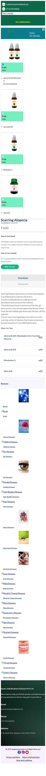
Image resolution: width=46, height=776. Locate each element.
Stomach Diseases (9, 637)
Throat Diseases (9, 668)
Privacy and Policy (13, 757)
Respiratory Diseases (10, 618)
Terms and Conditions (24, 760)
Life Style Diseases (10, 569)
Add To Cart (9, 266)
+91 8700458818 (10, 9)
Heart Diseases (8, 527)
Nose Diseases (8, 608)
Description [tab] (23, 278)
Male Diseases (8, 588)
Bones (5, 406)
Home (32, 33)
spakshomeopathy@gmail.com (15, 4)
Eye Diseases (7, 477)
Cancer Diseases (9, 437)
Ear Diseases (7, 456)
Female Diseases (9, 487)
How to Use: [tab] (23, 284)
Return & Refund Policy (31, 757)
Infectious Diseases (10, 548)
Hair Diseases (8, 506)
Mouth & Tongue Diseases (12, 598)
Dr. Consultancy (23, 22)
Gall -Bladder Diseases (11, 497)
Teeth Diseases (8, 658)
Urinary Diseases (9, 677)
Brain (5, 416)
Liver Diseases (8, 579)
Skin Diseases (8, 627)
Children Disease (9, 447)
